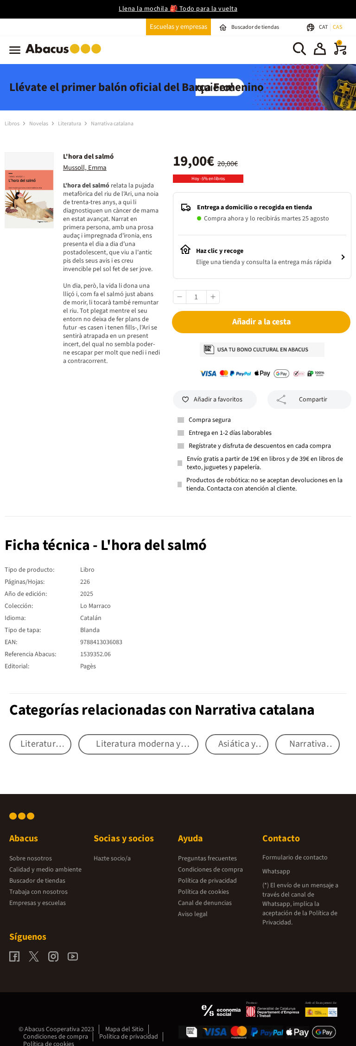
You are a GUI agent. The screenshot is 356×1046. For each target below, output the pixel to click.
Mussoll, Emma (85, 168)
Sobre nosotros (30, 858)
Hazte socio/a (112, 858)
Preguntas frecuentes (207, 858)
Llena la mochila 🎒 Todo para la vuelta (178, 8)
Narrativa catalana (112, 124)
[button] (319, 50)
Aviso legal (193, 914)
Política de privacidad (207, 880)
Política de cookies (203, 892)
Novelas (39, 124)
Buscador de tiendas (37, 880)
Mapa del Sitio (124, 1029)
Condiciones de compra (210, 869)
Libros (12, 124)
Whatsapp (276, 871)
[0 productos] (340, 53)
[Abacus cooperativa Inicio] (65, 55)
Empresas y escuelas (37, 903)
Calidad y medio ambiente (45, 869)
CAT (324, 27)
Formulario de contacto (295, 857)
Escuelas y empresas (178, 27)
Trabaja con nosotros (38, 892)
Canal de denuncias (205, 903)
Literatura (70, 124)
